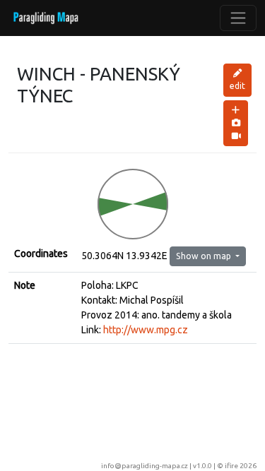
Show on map (204, 256)
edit (237, 85)
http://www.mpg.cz (145, 329)
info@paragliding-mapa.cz (144, 466)
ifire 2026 (241, 466)
